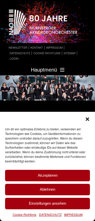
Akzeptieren (48, 175)
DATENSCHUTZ (50, 214)
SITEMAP (69, 53)
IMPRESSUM (73, 214)
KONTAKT (36, 47)
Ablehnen (47, 189)
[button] (87, 119)
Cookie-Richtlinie (24, 214)
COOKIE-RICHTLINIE (47, 53)
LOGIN (14, 58)
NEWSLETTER (18, 47)
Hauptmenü (44, 70)
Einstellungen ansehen (47, 203)
